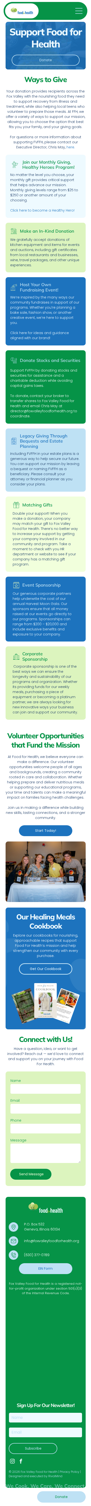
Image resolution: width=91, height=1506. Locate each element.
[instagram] (12, 1462)
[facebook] (21, 1462)
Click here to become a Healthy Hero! (42, 210)
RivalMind (55, 1476)
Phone (15, 1120)
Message (18, 1140)
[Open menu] (79, 11)
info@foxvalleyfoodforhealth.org (51, 1240)
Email (15, 1100)
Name (15, 1080)
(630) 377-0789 (37, 1255)
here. (70, 147)
